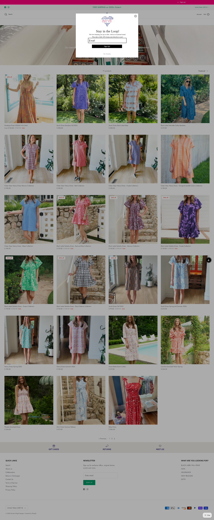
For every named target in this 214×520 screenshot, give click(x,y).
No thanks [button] (107, 54)
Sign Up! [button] (107, 46)
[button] (135, 16)
